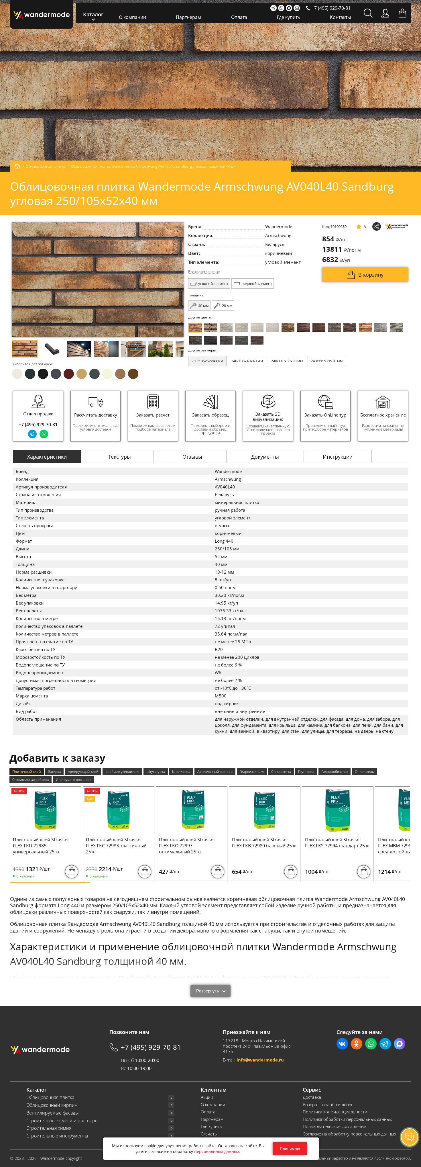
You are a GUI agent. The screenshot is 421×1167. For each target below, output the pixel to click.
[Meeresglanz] (242, 340)
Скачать (209, 1134)
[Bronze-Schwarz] (288, 328)
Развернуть (207, 990)
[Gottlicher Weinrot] (257, 340)
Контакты (340, 17)
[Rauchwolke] (242, 328)
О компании (132, 17)
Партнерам (188, 17)
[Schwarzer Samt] (211, 340)
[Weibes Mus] (226, 328)
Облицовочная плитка (50, 1097)
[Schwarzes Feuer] (195, 340)
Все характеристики (204, 271)
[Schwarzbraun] (334, 328)
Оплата (239, 17)
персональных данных (216, 1151)
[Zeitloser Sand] (211, 328)
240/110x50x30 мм (287, 360)
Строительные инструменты (57, 1136)
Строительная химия (48, 1128)
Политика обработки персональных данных (347, 1119)
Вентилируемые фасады (52, 1113)
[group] (96, 416)
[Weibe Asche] (396, 328)
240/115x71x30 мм (327, 360)
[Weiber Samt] (257, 328)
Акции (207, 1097)
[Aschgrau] (381, 328)
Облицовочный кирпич (51, 1105)
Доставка (312, 1097)
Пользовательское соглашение (334, 1126)
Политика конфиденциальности (335, 1112)
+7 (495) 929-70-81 (38, 424)
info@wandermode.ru (260, 1060)
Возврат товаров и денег (328, 1104)
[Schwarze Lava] (226, 340)
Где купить (288, 17)
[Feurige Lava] (365, 328)
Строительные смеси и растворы (62, 1121)
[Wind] (272, 328)
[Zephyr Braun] (350, 328)
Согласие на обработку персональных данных (349, 1134)
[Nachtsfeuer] (303, 328)
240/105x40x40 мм (247, 360)
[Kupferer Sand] (319, 328)
